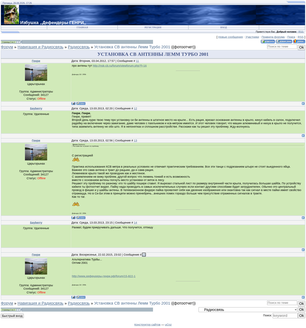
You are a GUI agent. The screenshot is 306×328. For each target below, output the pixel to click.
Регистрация (153, 27)
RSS (301, 31)
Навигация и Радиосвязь (40, 47)
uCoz (168, 324)
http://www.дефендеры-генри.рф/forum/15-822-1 (103, 276)
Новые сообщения (230, 37)
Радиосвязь (79, 47)
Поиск (291, 37)
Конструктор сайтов (147, 324)
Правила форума (273, 37)
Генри (36, 61)
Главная (82, 27)
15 (144, 254)
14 (135, 222)
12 (135, 108)
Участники (252, 37)
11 (137, 61)
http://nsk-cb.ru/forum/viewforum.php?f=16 (120, 65)
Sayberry (36, 108)
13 (135, 140)
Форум (7, 47)
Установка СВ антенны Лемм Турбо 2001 (132, 47)
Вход (223, 27)
